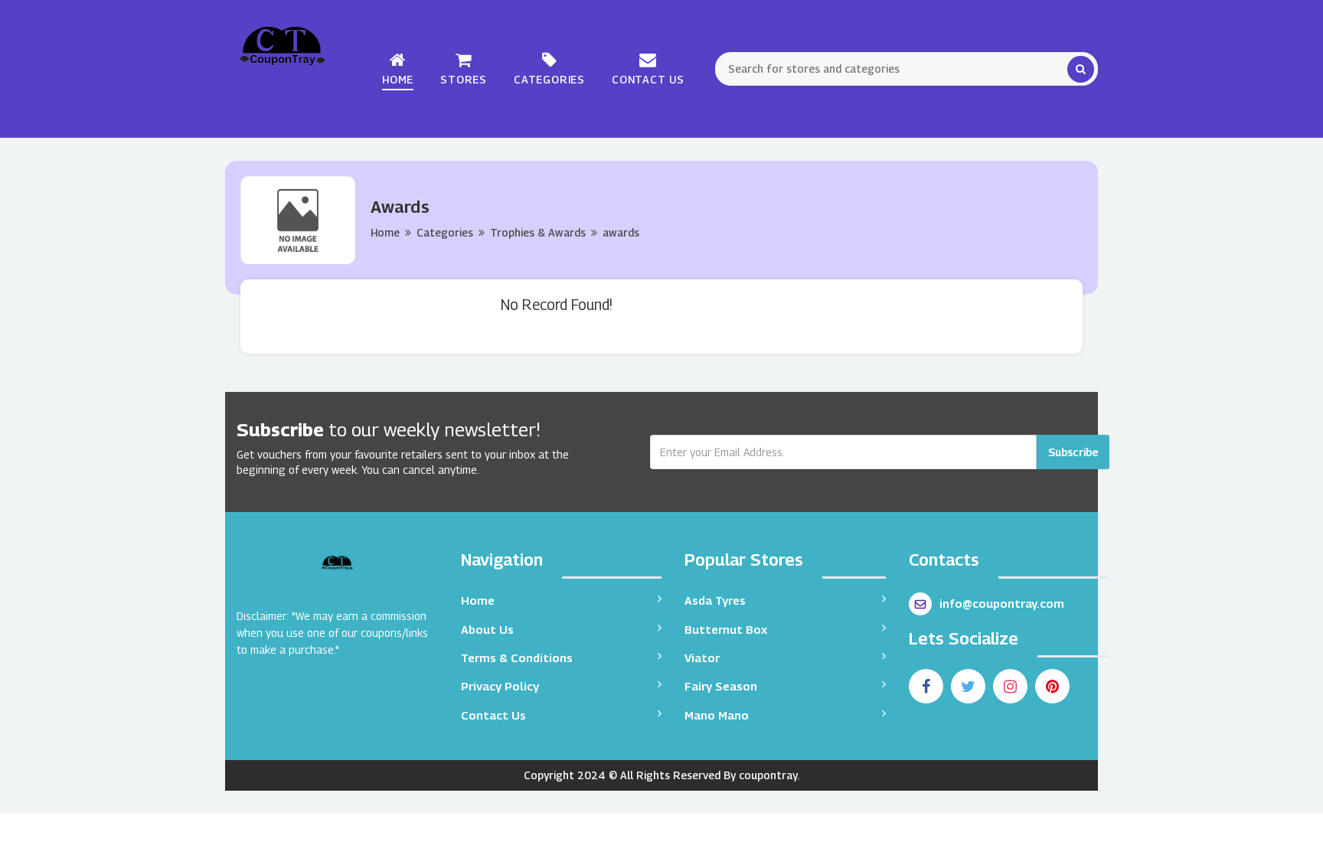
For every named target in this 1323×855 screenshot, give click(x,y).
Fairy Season (720, 686)
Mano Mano (716, 715)
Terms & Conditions (517, 657)
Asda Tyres (715, 600)
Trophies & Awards (538, 232)
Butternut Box (725, 629)
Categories (549, 79)
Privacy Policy (500, 686)
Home (397, 79)
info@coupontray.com (1001, 603)
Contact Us (648, 79)
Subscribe (1073, 452)
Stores (463, 79)
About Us (487, 629)
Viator (702, 657)
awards (621, 232)
